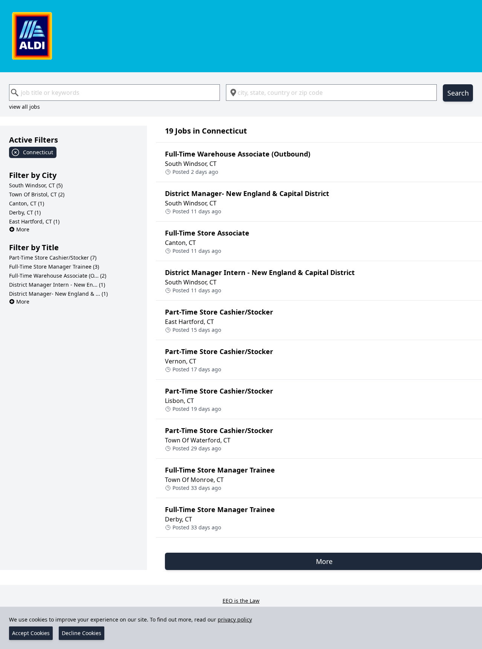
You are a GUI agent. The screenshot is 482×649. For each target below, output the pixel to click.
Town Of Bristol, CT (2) (36, 194)
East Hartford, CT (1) (34, 221)
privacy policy (235, 619)
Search (458, 92)
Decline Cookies (81, 633)
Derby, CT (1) (25, 212)
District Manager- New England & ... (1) (58, 293)
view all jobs (24, 106)
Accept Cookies (31, 633)
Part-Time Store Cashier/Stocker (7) (52, 257)
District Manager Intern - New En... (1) (57, 284)
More (22, 229)
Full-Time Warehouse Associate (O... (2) (57, 275)
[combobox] (114, 92)
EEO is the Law (241, 600)
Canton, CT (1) (26, 203)
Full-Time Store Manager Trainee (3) (54, 266)
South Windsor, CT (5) (36, 185)
